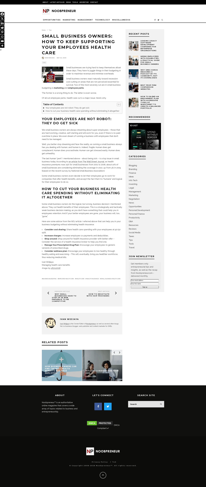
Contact (94, 2)
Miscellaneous (121, 20)
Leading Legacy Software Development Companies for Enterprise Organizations (149, 46)
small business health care (110, 278)
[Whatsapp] (2, 36)
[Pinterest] (2, 32)
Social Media (134, 232)
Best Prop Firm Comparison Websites (148, 87)
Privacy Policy (100, 462)
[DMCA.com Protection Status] (99, 425)
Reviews (132, 229)
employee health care (66, 278)
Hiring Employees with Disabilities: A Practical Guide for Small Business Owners (150, 60)
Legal (131, 188)
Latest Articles (57, 2)
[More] (2, 45)
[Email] (2, 41)
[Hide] (1, 50)
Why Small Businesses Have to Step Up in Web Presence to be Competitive (64, 297)
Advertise (84, 2)
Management (85, 20)
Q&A (131, 221)
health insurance (92, 278)
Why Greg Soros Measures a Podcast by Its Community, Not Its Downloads (149, 74)
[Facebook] (2, 14)
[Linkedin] (2, 23)
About (45, 2)
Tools (75, 2)
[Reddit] (2, 27)
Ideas (68, 2)
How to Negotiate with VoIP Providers (98, 295)
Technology (102, 20)
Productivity (134, 218)
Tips (44, 62)
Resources (133, 225)
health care (80, 278)
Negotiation (134, 199)
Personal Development (139, 210)
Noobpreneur (91, 324)
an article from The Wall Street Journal (86, 161)
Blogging (133, 165)
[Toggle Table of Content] (117, 104)
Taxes (131, 236)
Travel (131, 247)
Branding (133, 169)
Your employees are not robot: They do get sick (67, 108)
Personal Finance (137, 214)
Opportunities (52, 20)
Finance (132, 173)
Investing (133, 184)
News (131, 203)
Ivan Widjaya (50, 58)
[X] (2, 18)
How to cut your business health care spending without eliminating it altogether (82, 111)
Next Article (103, 291)
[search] (161, 404)
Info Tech (133, 180)
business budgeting (50, 278)
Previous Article (62, 291)
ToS (114, 462)
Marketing (69, 20)
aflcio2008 (55, 268)
